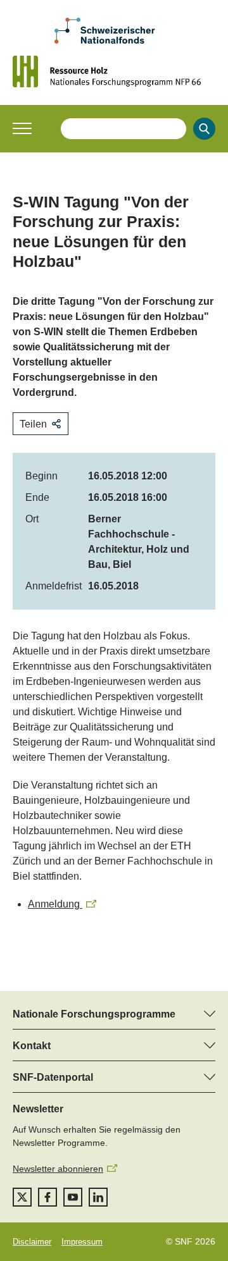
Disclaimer (32, 1241)
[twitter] (22, 1197)
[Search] (204, 129)
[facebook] (47, 1197)
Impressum (82, 1241)
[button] (22, 128)
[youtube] (72, 1197)
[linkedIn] (98, 1197)
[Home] (114, 71)
